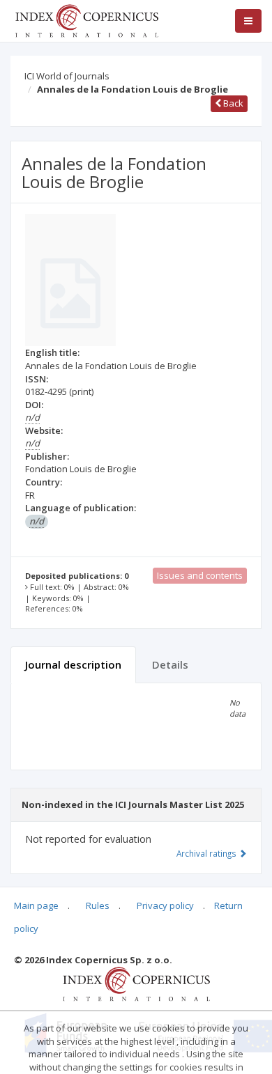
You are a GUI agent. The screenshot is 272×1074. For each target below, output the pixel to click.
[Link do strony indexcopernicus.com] (136, 983)
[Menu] (248, 21)
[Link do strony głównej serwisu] (86, 19)
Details (170, 664)
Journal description (73, 664)
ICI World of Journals (66, 76)
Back (232, 103)
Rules (97, 905)
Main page (36, 905)
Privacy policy (165, 905)
